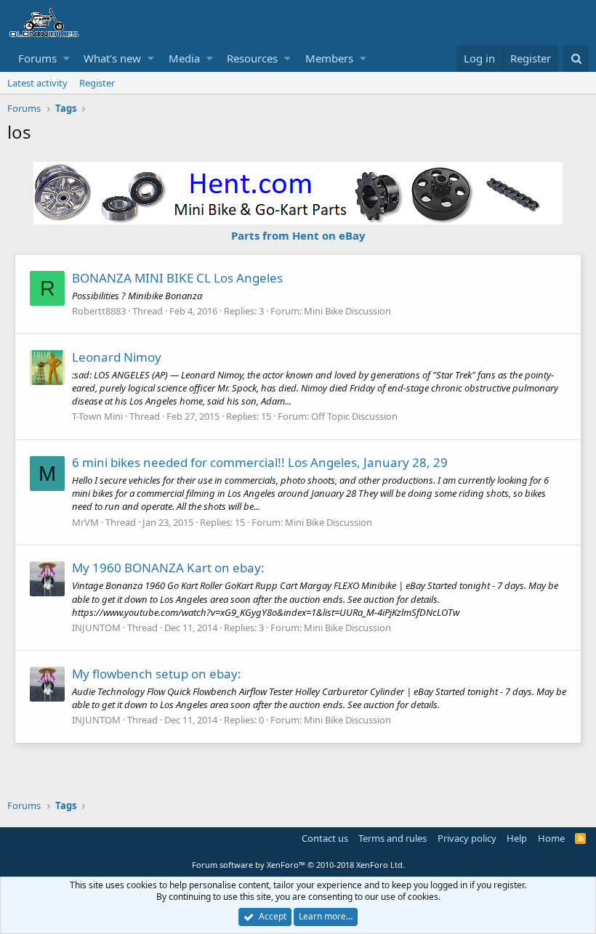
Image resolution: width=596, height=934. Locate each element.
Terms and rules (392, 838)
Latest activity (37, 82)
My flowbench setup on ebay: (156, 673)
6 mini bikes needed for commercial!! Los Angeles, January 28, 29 (260, 462)
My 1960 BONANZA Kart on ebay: (168, 567)
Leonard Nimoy (116, 357)
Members (329, 58)
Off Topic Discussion (354, 416)
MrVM (85, 522)
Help (517, 838)
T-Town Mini (97, 416)
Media (184, 58)
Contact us (325, 838)
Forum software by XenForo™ (298, 864)
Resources (252, 58)
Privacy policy (467, 838)
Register (97, 82)
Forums (37, 58)
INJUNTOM (96, 627)
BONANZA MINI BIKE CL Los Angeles (177, 277)
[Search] (576, 58)
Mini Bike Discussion (347, 310)
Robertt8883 (99, 310)
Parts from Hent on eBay (298, 235)
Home (551, 838)
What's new (112, 58)
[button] (66, 58)
